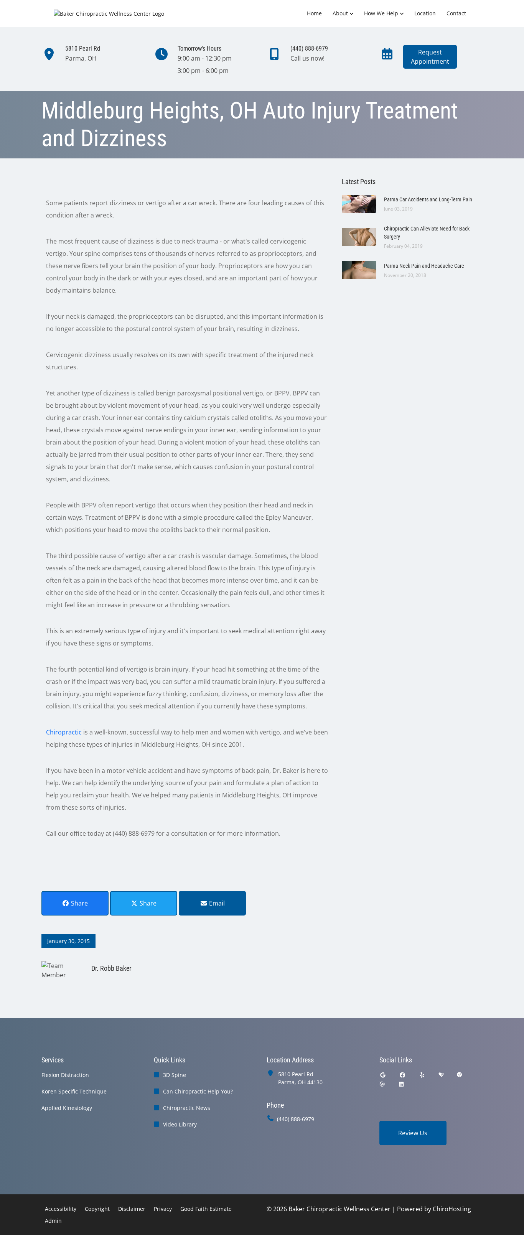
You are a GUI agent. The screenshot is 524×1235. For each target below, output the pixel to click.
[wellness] (382, 1084)
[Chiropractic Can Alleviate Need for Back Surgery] (359, 236)
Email (216, 903)
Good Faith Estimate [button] (206, 1208)
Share (78, 903)
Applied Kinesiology (66, 1108)
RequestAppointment (430, 57)
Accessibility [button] (60, 1208)
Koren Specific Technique (74, 1091)
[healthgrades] (441, 1075)
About (340, 13)
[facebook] (402, 1075)
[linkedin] (401, 1084)
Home (314, 13)
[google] (382, 1075)
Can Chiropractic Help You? (198, 1091)
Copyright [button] (97, 1208)
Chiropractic (64, 732)
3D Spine (174, 1075)
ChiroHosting (452, 1209)
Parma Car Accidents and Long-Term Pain (428, 199)
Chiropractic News (186, 1108)
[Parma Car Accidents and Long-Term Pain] (359, 203)
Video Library (180, 1124)
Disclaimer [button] (131, 1208)
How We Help (381, 13)
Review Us (412, 1133)
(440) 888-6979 (295, 1119)
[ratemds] (459, 1075)
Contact (456, 13)
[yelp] (422, 1075)
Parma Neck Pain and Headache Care (424, 266)
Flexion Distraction (65, 1075)
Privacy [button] (163, 1208)
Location (425, 13)
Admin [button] (53, 1220)
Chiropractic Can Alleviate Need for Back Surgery (427, 233)
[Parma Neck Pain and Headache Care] (359, 269)
